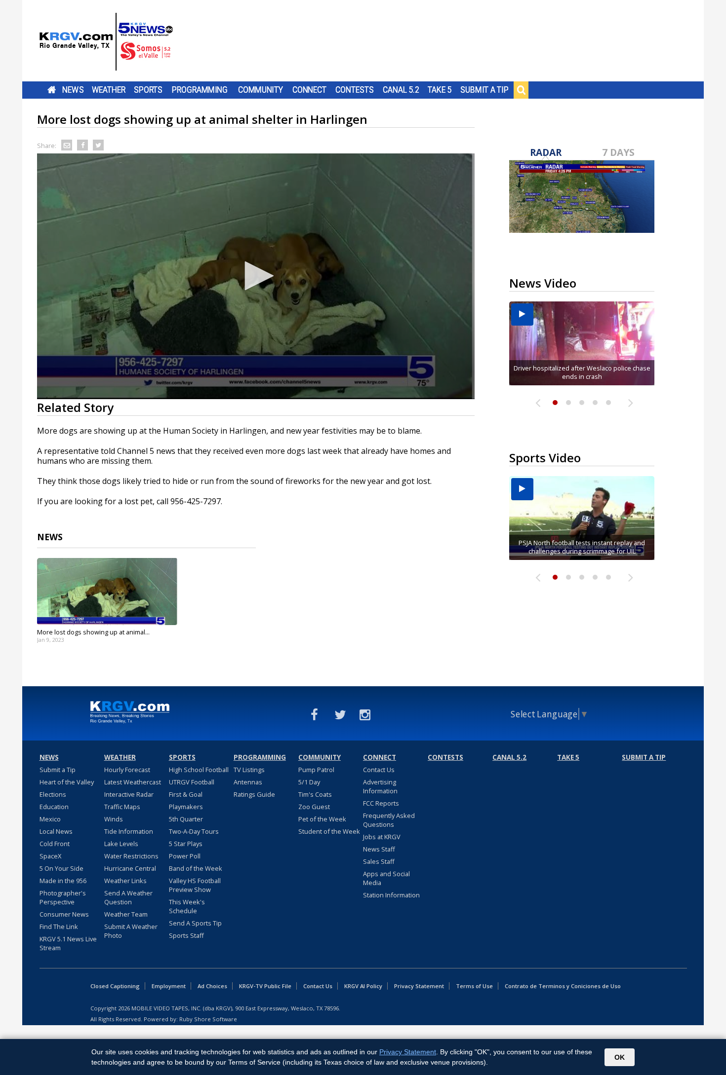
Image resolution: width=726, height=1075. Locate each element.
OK (619, 1057)
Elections (53, 794)
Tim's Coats (315, 794)
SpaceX (50, 856)
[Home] (106, 42)
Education (54, 806)
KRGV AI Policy (363, 986)
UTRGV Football (191, 782)
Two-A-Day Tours (194, 831)
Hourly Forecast (127, 769)
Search (521, 90)
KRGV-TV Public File (265, 986)
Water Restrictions (131, 856)
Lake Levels (121, 843)
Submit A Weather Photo (131, 931)
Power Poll (185, 856)
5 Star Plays (185, 843)
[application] (256, 276)
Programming (200, 90)
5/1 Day (309, 782)
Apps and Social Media (386, 878)
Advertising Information (380, 786)
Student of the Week (329, 831)
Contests (354, 90)
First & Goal (185, 794)
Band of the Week (195, 868)
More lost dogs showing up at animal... (93, 632)
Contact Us (379, 769)
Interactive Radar (129, 794)
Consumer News (64, 914)
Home (51, 90)
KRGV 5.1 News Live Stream (68, 943)
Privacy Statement (419, 986)
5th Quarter (186, 819)
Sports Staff (186, 935)
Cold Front (55, 843)
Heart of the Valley (67, 782)
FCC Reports (381, 803)
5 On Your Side (61, 868)
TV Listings (249, 769)
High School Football (199, 769)
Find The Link (59, 926)
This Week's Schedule (187, 906)
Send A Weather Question (128, 897)
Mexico (50, 819)
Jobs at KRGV (382, 836)
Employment (169, 986)
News (72, 90)
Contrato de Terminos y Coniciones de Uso (563, 986)
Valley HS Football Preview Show (195, 885)
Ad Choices (212, 986)
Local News (56, 831)
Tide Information (128, 831)
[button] (256, 275)
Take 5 (440, 90)
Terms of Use (474, 986)
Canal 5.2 (401, 90)
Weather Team (126, 914)
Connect (309, 90)
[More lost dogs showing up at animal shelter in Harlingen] (107, 591)
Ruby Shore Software (208, 1019)
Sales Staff (379, 861)
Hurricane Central (130, 868)
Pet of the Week (322, 819)
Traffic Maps (122, 806)
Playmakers (186, 806)
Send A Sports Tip (195, 923)
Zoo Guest (314, 806)
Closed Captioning (115, 986)
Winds (113, 819)
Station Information (391, 894)
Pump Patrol (316, 769)
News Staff (379, 849)
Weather (108, 90)
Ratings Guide (254, 794)
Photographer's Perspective (63, 897)
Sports (148, 90)
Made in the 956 (63, 880)
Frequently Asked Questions (389, 820)
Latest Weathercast (132, 782)
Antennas (248, 782)
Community (260, 90)
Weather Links (125, 880)
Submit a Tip (484, 90)
